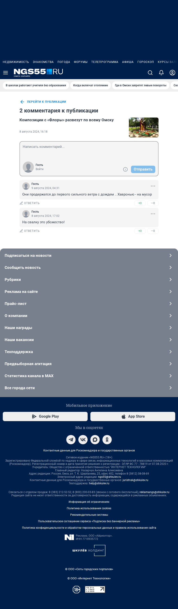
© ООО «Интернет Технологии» (89, 578)
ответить (32, 203)
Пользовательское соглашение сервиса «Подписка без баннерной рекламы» (89, 521)
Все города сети (20, 387)
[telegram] (71, 439)
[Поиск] (150, 72)
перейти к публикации (46, 101)
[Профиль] (172, 72)
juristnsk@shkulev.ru (135, 480)
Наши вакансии (19, 339)
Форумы (81, 62)
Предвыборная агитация (28, 363)
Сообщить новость (23, 267)
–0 (153, 203)
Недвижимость (16, 62)
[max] (95, 439)
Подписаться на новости (28, 255)
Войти (40, 169)
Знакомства (43, 62)
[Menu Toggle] (5, 72)
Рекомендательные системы (89, 514)
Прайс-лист (16, 303)
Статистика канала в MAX (29, 375)
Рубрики (13, 279)
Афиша (128, 62)
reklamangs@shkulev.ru (154, 492)
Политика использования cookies (89, 508)
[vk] (83, 439)
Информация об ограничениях (89, 501)
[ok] (107, 439)
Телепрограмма (104, 62)
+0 (140, 203)
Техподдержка (19, 351)
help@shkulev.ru (99, 483)
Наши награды (18, 327)
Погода (63, 62)
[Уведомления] (161, 72)
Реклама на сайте (21, 291)
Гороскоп (145, 62)
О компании (16, 315)
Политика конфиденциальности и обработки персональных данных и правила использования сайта (89, 527)
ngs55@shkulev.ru (109, 476)
